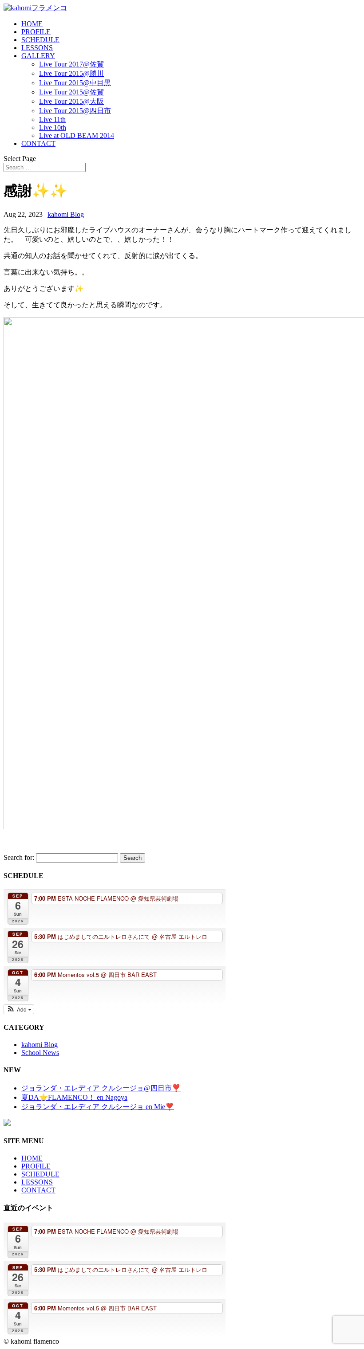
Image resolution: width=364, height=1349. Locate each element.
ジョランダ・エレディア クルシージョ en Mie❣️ (97, 1106)
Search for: (19, 857)
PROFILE (36, 31)
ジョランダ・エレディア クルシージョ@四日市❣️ (101, 1088)
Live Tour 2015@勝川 (71, 73)
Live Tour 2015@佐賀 (71, 92)
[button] (19, 1009)
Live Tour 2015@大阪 (71, 101)
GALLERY (38, 55)
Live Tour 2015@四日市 (75, 110)
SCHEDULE (40, 39)
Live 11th (52, 119)
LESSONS (37, 47)
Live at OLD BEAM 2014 (76, 135)
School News (40, 1052)
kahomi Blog (65, 214)
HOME (32, 23)
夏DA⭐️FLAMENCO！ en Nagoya (74, 1097)
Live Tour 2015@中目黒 (75, 82)
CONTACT (38, 143)
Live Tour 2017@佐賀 (71, 64)
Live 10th (52, 127)
